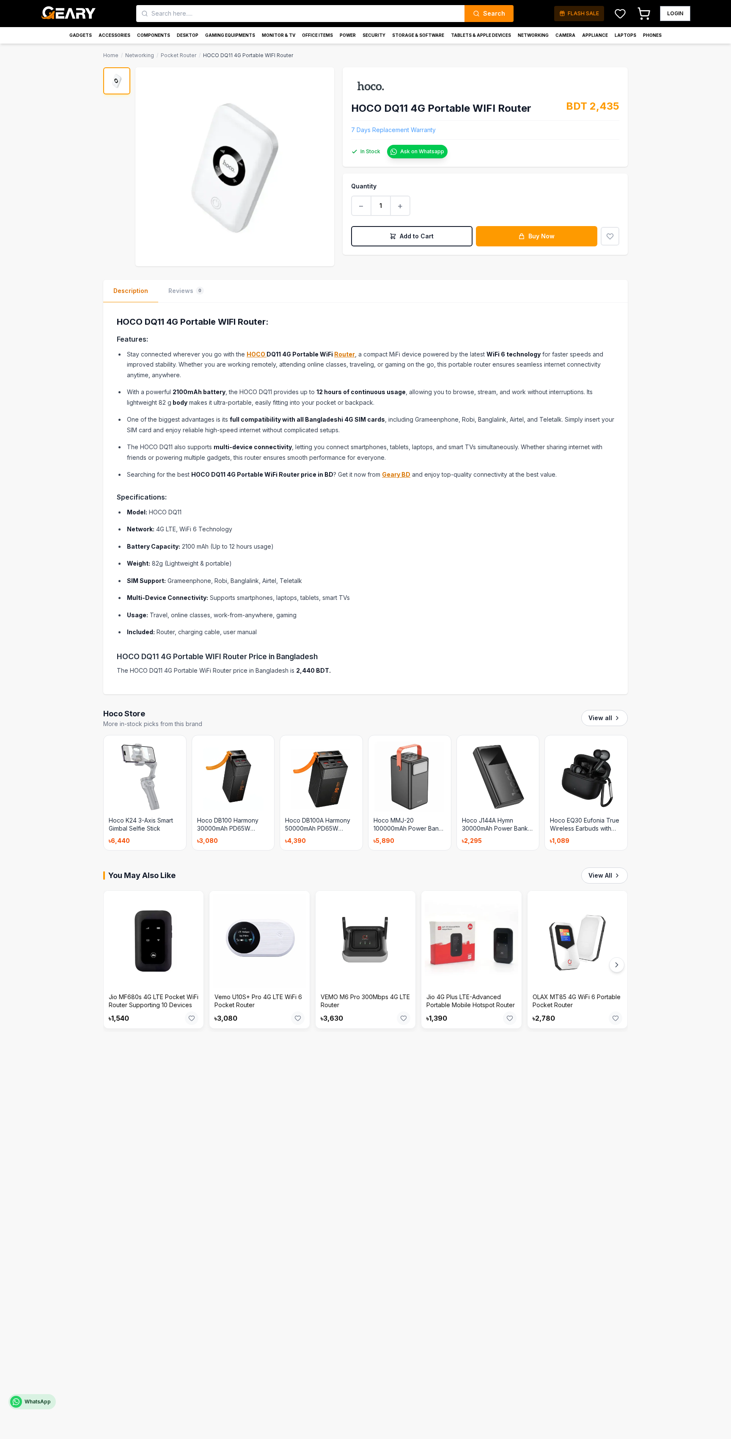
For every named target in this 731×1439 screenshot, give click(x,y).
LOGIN (675, 13)
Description (130, 290)
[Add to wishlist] (610, 236)
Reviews (184, 290)
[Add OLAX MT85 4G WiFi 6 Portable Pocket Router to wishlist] (615, 1018)
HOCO (257, 354)
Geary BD (396, 474)
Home (110, 55)
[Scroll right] (616, 964)
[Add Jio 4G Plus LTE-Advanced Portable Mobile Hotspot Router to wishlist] (510, 1018)
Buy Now (541, 236)
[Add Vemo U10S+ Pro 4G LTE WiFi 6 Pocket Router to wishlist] (298, 1018)
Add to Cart (417, 236)
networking (139, 55)
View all (600, 717)
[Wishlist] (620, 13)
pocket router (178, 55)
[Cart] (643, 13)
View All (600, 875)
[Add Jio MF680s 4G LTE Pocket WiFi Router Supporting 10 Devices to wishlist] (191, 1018)
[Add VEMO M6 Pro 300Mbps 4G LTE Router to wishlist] (403, 1018)
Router (344, 354)
